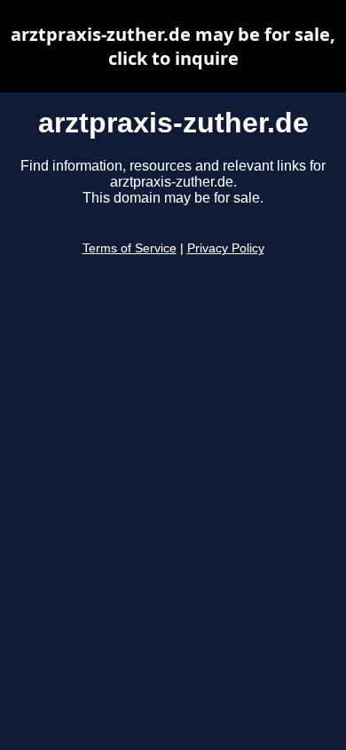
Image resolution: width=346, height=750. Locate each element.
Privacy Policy (225, 248)
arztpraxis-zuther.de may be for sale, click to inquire (173, 46)
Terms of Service (130, 248)
